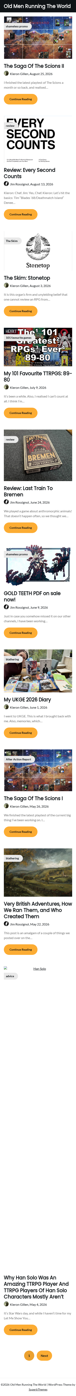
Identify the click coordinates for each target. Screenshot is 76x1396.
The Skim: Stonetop (27, 278)
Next (44, 1355)
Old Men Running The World (37, 6)
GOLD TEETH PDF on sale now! (32, 596)
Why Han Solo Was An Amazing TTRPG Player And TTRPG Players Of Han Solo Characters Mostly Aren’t (36, 1287)
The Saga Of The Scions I (33, 798)
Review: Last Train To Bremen (28, 491)
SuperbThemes (38, 1389)
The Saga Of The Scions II (34, 66)
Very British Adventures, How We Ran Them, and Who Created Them (38, 910)
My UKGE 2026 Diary (27, 699)
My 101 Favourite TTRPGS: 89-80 (38, 376)
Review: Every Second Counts (29, 173)
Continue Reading (21, 99)
